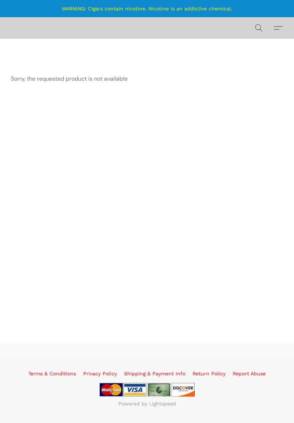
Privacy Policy (100, 373)
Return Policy (209, 373)
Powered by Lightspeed (147, 404)
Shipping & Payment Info (154, 373)
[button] (259, 28)
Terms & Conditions (52, 373)
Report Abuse (249, 373)
